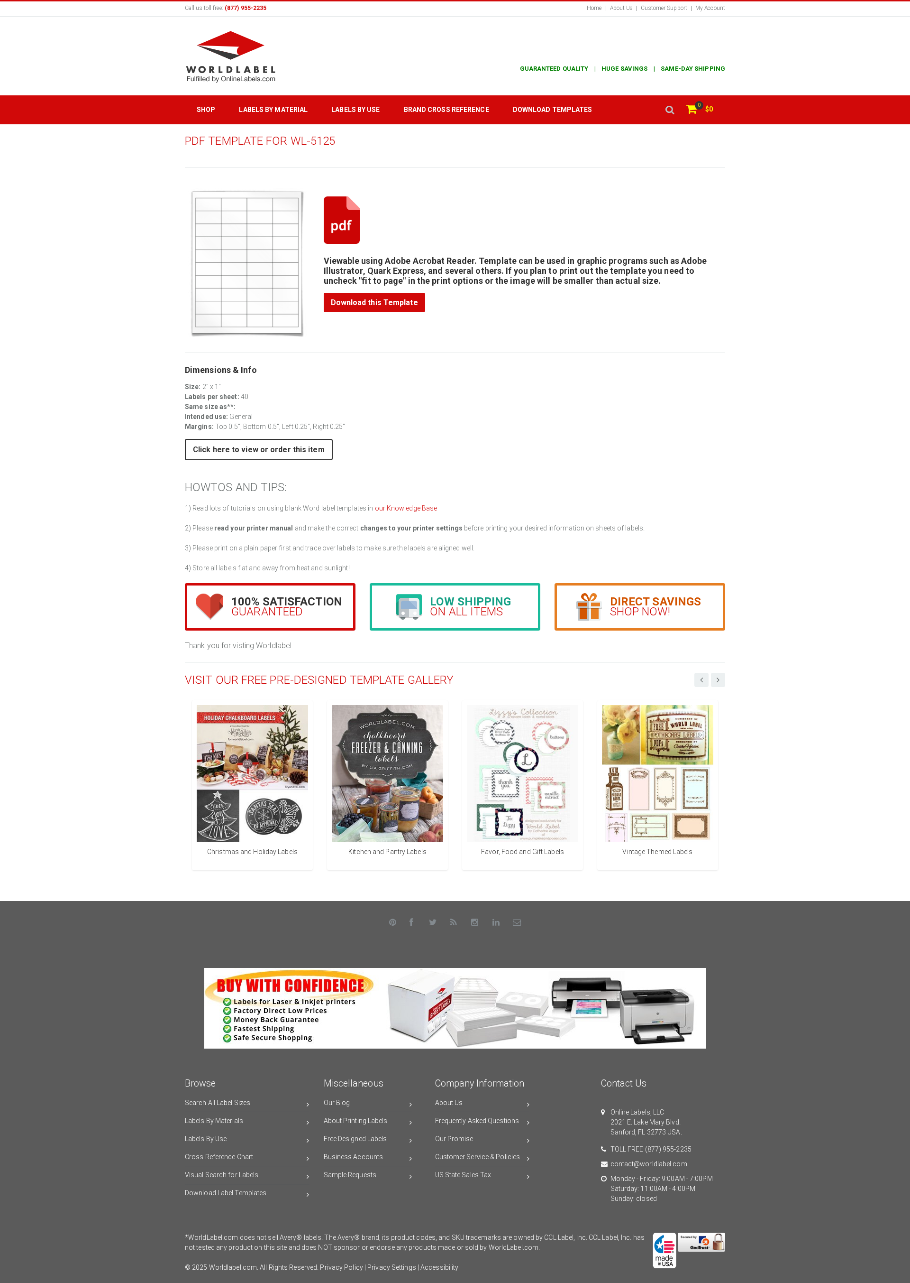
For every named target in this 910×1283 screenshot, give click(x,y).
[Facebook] (411, 922)
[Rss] (454, 922)
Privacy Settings (391, 1267)
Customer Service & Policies (477, 1157)
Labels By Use (206, 1139)
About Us (621, 8)
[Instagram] (474, 922)
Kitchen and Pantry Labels (387, 851)
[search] (669, 110)
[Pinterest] (392, 922)
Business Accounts (353, 1157)
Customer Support (664, 8)
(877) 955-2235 (668, 1149)
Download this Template (374, 302)
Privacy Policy (341, 1267)
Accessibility (439, 1267)
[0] (691, 110)
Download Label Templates (225, 1193)
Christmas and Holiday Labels (252, 851)
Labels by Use (355, 109)
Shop (206, 109)
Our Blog (337, 1102)
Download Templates (552, 109)
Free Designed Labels (355, 1139)
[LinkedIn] (496, 922)
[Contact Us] (517, 922)
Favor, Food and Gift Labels (522, 851)
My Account (710, 8)
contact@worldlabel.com (648, 1164)
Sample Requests (350, 1175)
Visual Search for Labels (221, 1175)
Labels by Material (273, 109)
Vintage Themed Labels (657, 851)
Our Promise (454, 1139)
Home (594, 8)
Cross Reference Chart (219, 1157)
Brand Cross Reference (446, 109)
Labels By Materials (214, 1121)
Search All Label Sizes (217, 1102)
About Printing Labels (356, 1121)
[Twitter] (432, 922)
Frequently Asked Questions (477, 1121)
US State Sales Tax (463, 1175)
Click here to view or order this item (259, 449)
